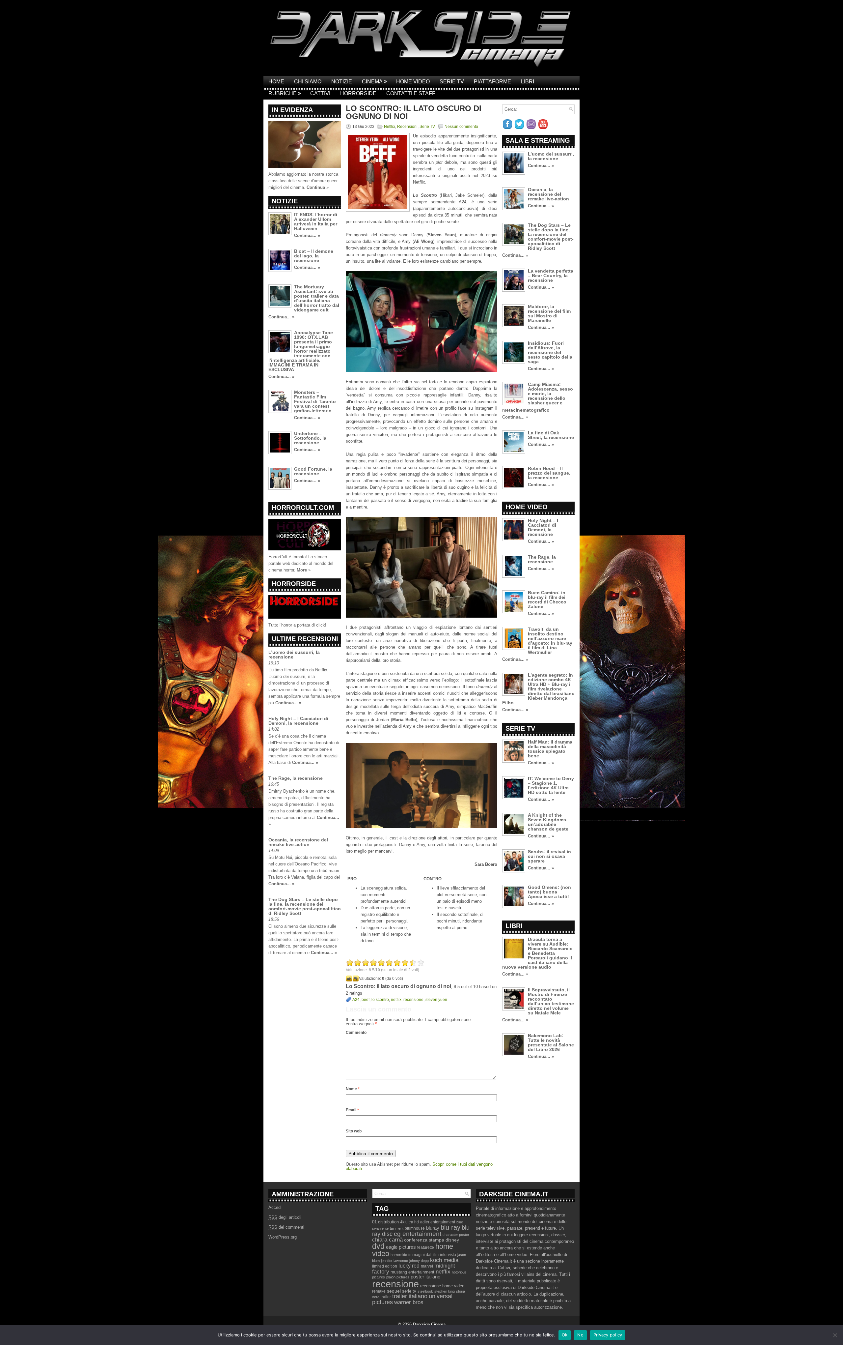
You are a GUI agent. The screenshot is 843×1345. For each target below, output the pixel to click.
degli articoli (284, 1217)
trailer (386, 1297)
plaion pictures (397, 1277)
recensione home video (442, 1285)
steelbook (425, 1291)
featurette (425, 1247)
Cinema (374, 81)
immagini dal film (423, 1254)
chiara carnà (387, 1240)
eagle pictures (401, 1247)
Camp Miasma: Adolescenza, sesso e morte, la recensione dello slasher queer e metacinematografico (537, 397)
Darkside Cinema (429, 1324)
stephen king (444, 1291)
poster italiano (425, 1276)
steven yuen (436, 999)
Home (276, 81)
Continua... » (307, 235)
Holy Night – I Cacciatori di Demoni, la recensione (298, 721)
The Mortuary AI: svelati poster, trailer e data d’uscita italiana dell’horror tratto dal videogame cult (316, 298)
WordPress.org (282, 1237)
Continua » (318, 187)
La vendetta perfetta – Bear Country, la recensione (550, 275)
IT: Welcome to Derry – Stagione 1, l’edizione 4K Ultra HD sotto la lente (551, 785)
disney (452, 1240)
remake (379, 1291)
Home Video (413, 81)
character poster (456, 1235)
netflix (396, 999)
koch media (444, 1260)
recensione (413, 999)
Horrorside (358, 93)
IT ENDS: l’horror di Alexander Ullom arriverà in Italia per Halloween (315, 221)
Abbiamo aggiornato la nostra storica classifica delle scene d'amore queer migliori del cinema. (303, 181)
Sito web (354, 1131)
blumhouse (415, 1228)
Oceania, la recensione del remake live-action (298, 842)
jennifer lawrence (394, 1261)
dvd (378, 1246)
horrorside (399, 1255)
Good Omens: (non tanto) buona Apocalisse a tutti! (549, 892)
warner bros (408, 1302)
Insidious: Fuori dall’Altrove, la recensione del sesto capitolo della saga (550, 352)
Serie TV (452, 81)
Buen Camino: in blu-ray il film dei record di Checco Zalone (547, 599)
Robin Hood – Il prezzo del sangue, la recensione (549, 473)
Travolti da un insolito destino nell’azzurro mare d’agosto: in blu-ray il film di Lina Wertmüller (550, 641)
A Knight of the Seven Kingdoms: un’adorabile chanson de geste (548, 822)
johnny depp (419, 1261)
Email (352, 1110)
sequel (394, 1291)
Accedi (275, 1207)
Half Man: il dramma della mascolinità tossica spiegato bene (550, 748)
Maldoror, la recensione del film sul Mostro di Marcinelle (549, 313)
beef (365, 999)
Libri (527, 81)
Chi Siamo (307, 81)
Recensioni (407, 126)
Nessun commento (461, 126)
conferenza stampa (424, 1240)
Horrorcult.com (303, 507)
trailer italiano (409, 1296)
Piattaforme (492, 81)
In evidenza (292, 109)
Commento (356, 1032)
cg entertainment (417, 1233)
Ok (565, 1334)
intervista (448, 1254)
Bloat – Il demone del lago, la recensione (313, 256)
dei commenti (286, 1227)
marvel (427, 1266)
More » (304, 570)
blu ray (450, 1227)
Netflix (389, 126)
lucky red (409, 1266)
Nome (353, 1089)
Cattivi (320, 93)
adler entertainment (437, 1222)
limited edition (384, 1266)
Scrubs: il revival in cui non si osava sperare (549, 856)
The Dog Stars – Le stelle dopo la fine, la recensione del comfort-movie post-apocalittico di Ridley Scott (304, 906)
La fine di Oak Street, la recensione (551, 435)
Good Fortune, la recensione (313, 471)
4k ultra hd (409, 1222)
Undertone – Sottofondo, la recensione (310, 438)
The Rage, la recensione (295, 778)
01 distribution (385, 1221)
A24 (356, 999)
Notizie (341, 81)
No (580, 1334)
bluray (432, 1228)
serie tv (409, 1291)
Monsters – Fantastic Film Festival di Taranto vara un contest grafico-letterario (315, 401)
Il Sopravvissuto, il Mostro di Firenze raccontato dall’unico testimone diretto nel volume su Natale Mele (551, 1001)
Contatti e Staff (410, 93)
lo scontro (380, 999)
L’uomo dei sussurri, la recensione (294, 654)
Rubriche (284, 93)
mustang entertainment (412, 1272)
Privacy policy (607, 1334)
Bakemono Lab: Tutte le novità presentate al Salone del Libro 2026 (551, 1042)
